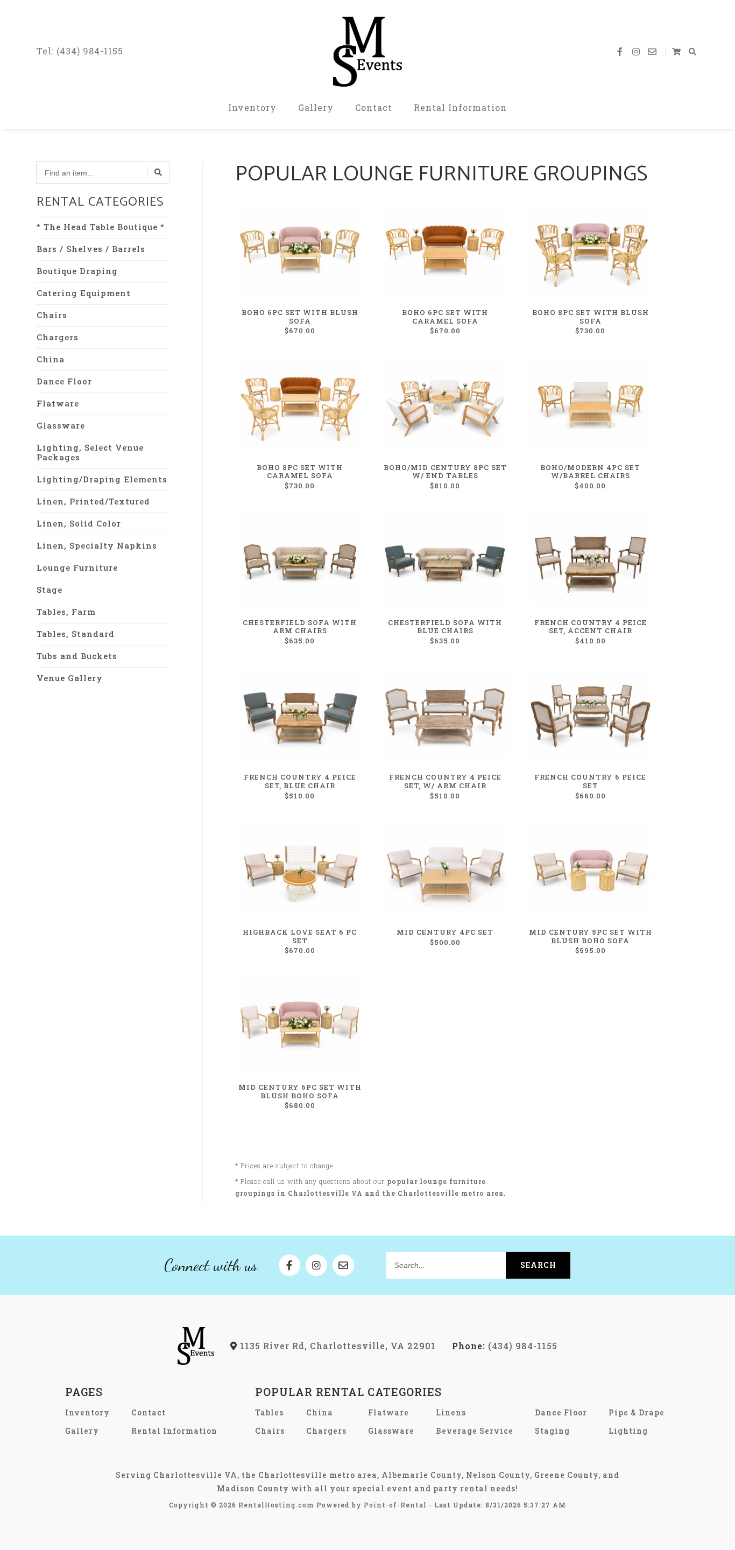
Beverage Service (474, 1431)
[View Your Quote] (677, 51)
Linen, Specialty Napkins (97, 545)
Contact (373, 107)
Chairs (52, 315)
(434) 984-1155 (504, 1345)
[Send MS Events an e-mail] (652, 51)
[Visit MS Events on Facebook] (620, 51)
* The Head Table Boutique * (101, 226)
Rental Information (460, 107)
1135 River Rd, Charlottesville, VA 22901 (336, 1345)
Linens (451, 1412)
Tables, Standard (76, 633)
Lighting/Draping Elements (102, 479)
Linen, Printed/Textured (93, 501)
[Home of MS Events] (196, 1361)
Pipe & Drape (637, 1412)
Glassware (61, 425)
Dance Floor (64, 381)
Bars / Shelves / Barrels (91, 248)
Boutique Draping (77, 270)
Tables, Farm (66, 611)
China (51, 359)
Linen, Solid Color (79, 523)
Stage (49, 589)
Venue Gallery (70, 677)
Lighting (628, 1431)
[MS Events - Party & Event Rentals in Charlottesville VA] (367, 52)
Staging (552, 1431)
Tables (269, 1412)
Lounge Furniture (77, 567)
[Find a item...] (158, 172)
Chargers (58, 337)
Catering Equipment (84, 292)
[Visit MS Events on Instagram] (636, 51)
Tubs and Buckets (77, 655)
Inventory (252, 107)
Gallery (316, 107)
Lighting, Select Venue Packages (90, 452)
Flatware (58, 403)
